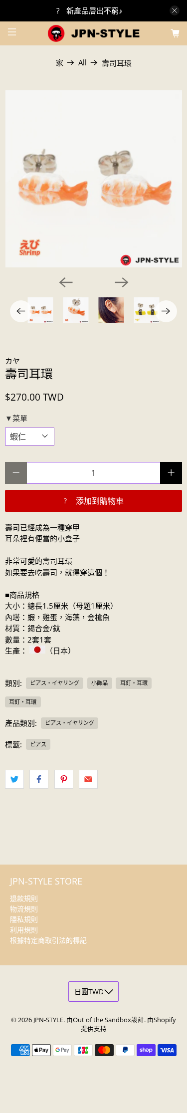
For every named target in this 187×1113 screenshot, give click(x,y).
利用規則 (24, 929)
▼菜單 (16, 418)
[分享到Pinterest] (63, 779)
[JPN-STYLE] (94, 33)
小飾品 (99, 682)
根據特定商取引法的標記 (48, 940)
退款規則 (24, 898)
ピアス (38, 744)
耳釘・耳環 (134, 682)
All (82, 62)
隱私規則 (24, 919)
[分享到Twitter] (14, 779)
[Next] (121, 282)
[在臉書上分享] (38, 779)
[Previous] (65, 282)
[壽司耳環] (93, 178)
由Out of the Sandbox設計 (105, 1020)
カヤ (12, 361)
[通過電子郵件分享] (88, 779)
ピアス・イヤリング (54, 682)
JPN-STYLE (48, 1020)
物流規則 (24, 908)
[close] (175, 10)
